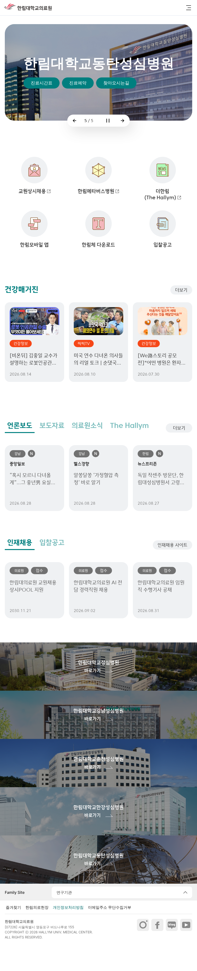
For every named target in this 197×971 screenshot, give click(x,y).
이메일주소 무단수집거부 (109, 907)
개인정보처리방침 (68, 907)
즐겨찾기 (13, 907)
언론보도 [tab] (19, 425)
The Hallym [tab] (129, 425)
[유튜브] (186, 925)
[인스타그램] (143, 925)
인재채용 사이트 (172, 545)
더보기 (181, 290)
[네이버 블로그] (172, 925)
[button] (188, 7)
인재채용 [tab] (19, 542)
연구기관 (64, 892)
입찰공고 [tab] (51, 542)
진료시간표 (41, 114)
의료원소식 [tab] (87, 425)
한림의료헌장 (37, 907)
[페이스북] (157, 925)
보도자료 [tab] (51, 425)
